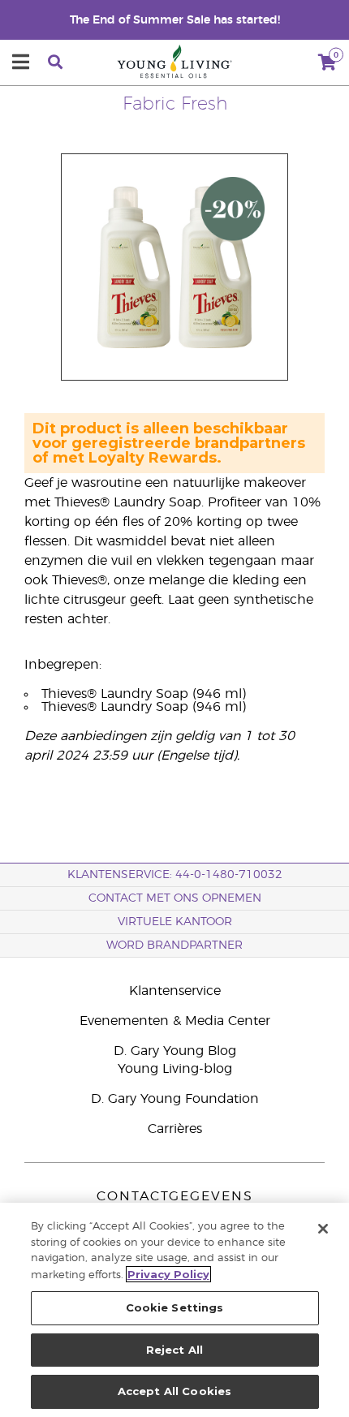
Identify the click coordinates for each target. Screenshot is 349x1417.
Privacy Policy (168, 1274)
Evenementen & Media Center (175, 1020)
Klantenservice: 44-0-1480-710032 (174, 875)
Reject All (174, 1349)
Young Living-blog (175, 1068)
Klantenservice (175, 990)
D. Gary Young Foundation (175, 1098)
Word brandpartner (174, 945)
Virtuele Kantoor (175, 922)
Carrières (175, 1128)
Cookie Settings (175, 1307)
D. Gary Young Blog (175, 1050)
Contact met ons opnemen (174, 898)
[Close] (323, 1229)
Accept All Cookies (174, 1391)
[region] (174, 1310)
